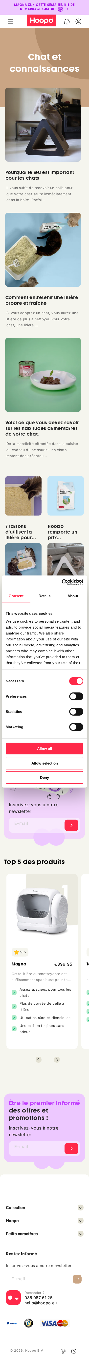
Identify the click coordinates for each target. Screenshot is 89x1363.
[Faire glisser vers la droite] (56, 1059)
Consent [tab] (16, 596)
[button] (10, 21)
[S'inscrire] (71, 825)
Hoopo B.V (34, 1350)
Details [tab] (45, 596)
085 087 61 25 (38, 1297)
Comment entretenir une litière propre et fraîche (41, 300)
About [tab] (72, 596)
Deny (44, 777)
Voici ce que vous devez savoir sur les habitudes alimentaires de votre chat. (42, 428)
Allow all (44, 749)
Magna (19, 964)
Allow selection (44, 763)
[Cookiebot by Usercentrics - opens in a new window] (62, 582)
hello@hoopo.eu (40, 1302)
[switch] (76, 696)
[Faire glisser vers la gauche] (38, 1059)
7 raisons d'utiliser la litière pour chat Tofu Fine (21, 535)
